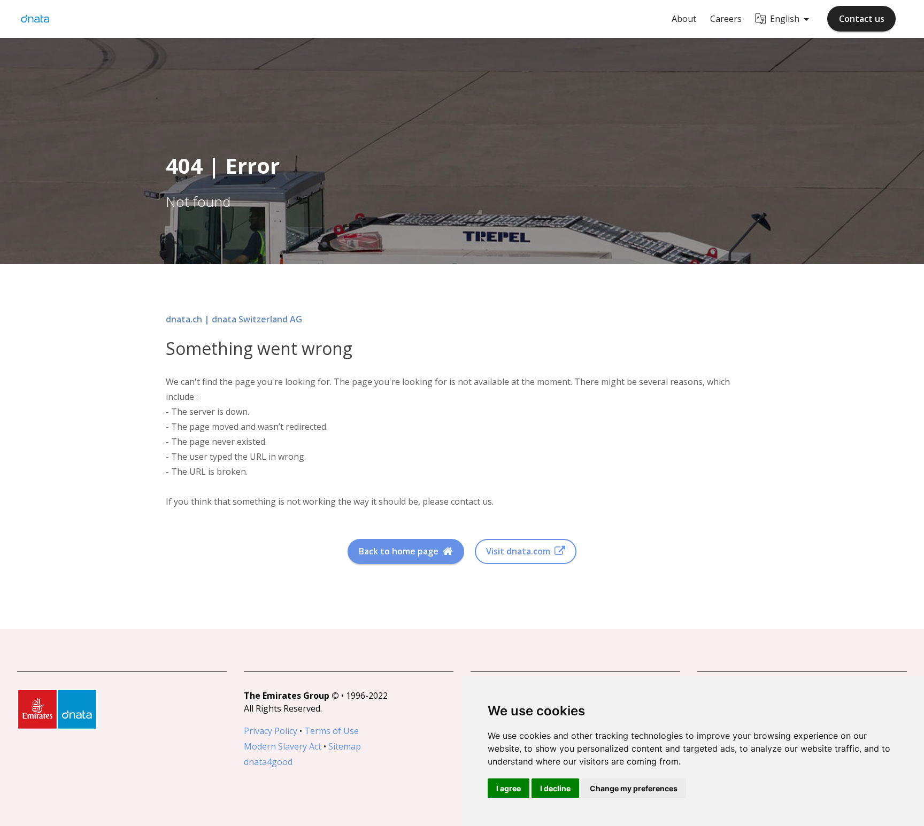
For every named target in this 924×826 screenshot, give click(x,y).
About (684, 19)
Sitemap (344, 746)
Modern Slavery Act (282, 746)
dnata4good (268, 762)
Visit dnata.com (518, 551)
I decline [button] (555, 788)
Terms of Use (331, 731)
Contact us (861, 19)
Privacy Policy (270, 731)
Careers (726, 19)
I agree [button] (508, 788)
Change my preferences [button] (633, 788)
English (784, 19)
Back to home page (398, 551)
